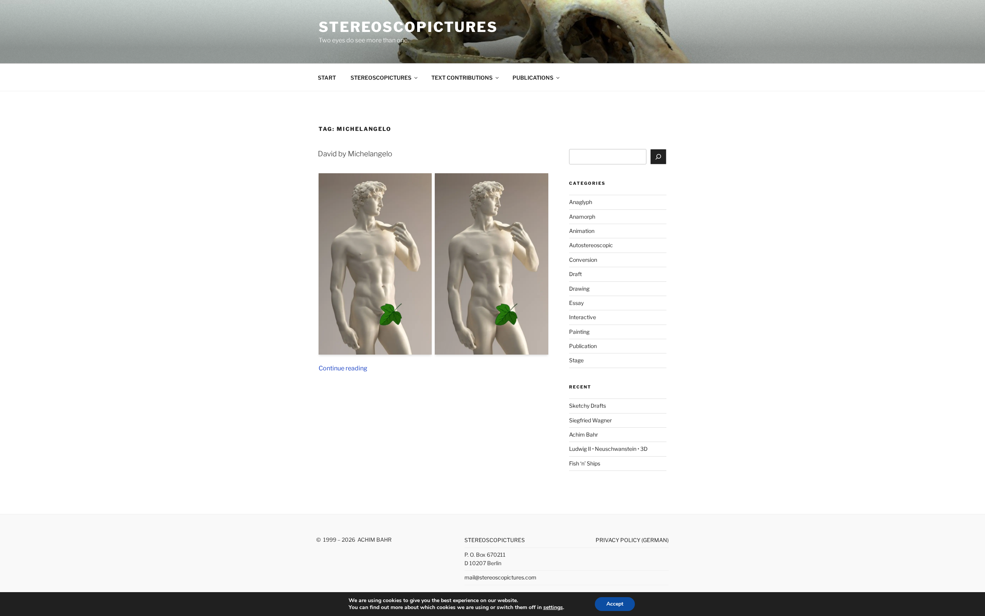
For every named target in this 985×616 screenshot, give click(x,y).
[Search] (658, 156)
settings (553, 607)
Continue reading (343, 368)
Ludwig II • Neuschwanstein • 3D (608, 448)
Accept (614, 604)
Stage (576, 360)
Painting (579, 331)
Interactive (582, 317)
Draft (575, 274)
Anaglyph (580, 202)
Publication (583, 346)
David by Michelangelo (355, 153)
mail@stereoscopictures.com (500, 577)
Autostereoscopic (591, 245)
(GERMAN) (655, 540)
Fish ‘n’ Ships (584, 463)
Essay (576, 303)
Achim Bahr (583, 434)
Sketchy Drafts (587, 405)
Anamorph (582, 216)
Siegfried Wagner (590, 420)
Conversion (583, 259)
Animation (581, 231)
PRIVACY (608, 540)
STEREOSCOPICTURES (408, 26)
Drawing (579, 288)
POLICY (630, 540)
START (327, 77)
